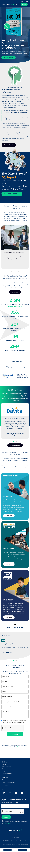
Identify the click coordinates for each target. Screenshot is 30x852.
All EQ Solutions (15, 627)
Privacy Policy (19, 746)
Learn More (6, 652)
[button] (16, 4)
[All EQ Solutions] (15, 624)
